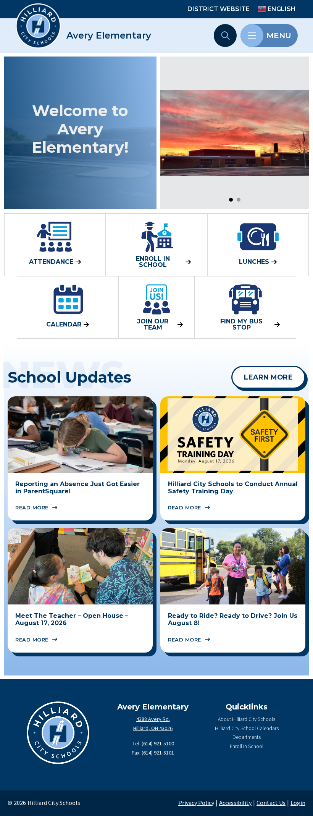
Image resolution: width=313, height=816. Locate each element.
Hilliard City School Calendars (247, 728)
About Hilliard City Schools (246, 719)
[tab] (231, 200)
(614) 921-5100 (158, 744)
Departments (246, 737)
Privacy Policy (196, 803)
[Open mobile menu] (252, 35)
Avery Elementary (108, 35)
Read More (31, 507)
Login (297, 803)
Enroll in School (246, 746)
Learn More (268, 377)
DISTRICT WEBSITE (218, 9)
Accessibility (235, 803)
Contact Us (271, 803)
